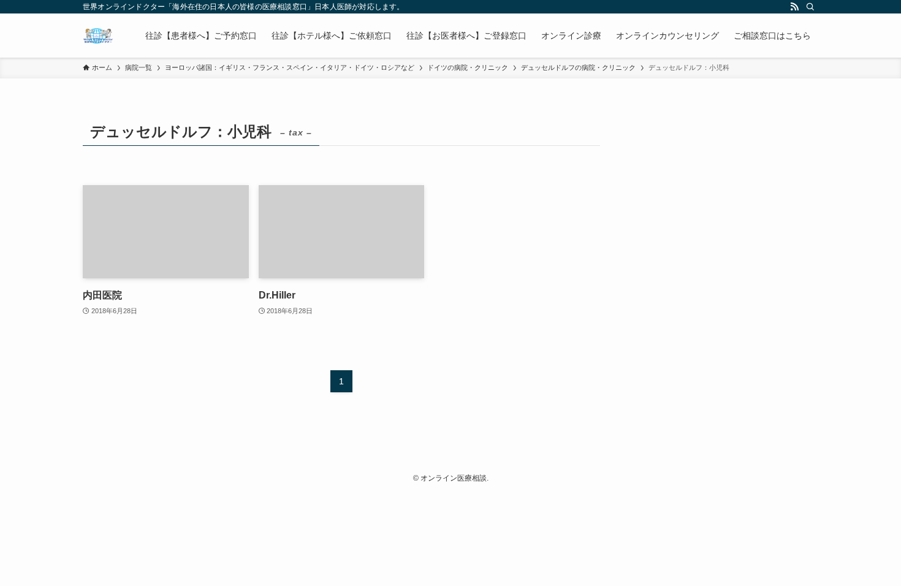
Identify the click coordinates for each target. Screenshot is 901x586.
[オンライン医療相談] (98, 35)
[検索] (810, 6)
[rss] (794, 6)
